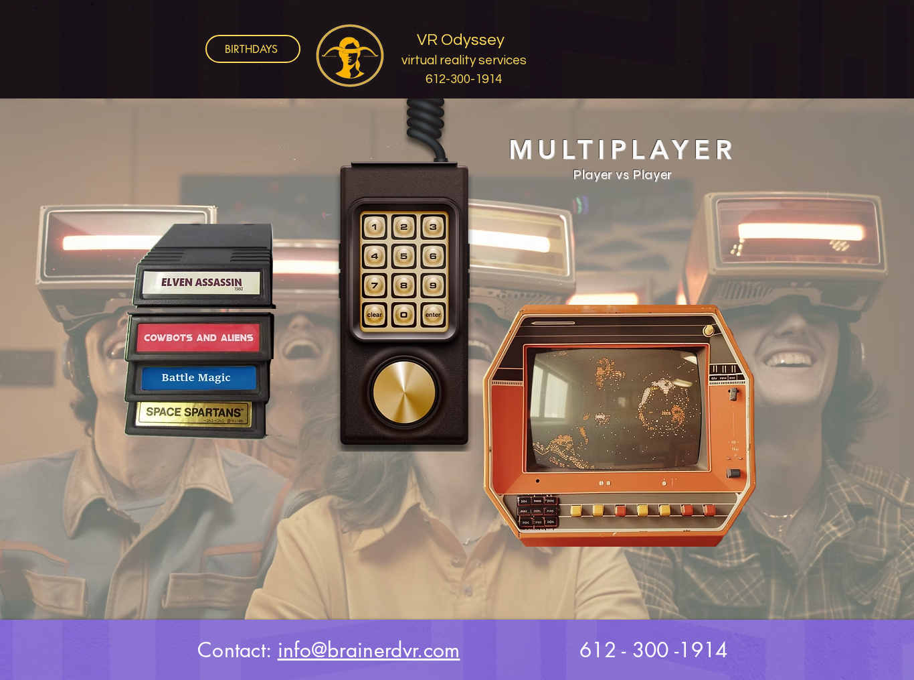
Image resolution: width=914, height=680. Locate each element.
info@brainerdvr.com (369, 649)
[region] (296, 253)
